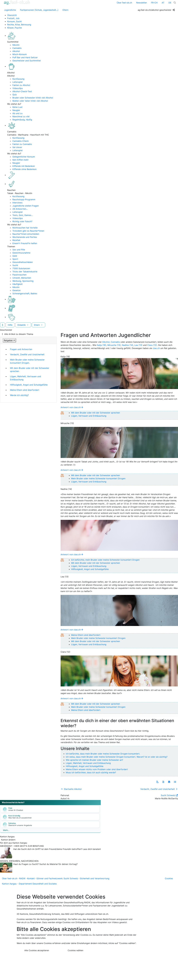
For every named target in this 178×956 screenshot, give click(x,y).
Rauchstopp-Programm (23, 199)
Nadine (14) (127, 345)
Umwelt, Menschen (21, 277)
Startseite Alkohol (72, 789)
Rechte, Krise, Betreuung (19, 24)
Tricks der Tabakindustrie (24, 271)
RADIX (22, 878)
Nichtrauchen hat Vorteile (25, 227)
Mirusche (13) (114, 345)
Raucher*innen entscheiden (25, 234)
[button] (157, 781)
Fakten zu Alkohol (21, 85)
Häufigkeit (17, 284)
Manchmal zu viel (20, 116)
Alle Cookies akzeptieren (36, 950)
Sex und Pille (18, 249)
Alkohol (16, 51)
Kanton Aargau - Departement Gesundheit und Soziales (29, 883)
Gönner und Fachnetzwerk (49, 878)
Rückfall (16, 240)
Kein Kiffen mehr (20, 159)
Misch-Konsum (19, 54)
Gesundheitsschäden (22, 262)
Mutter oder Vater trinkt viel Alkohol (30, 100)
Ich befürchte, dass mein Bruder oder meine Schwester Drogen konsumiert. (103, 753)
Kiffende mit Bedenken (23, 166)
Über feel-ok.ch (124, 2)
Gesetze (16, 290)
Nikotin (15, 45)
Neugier (16, 110)
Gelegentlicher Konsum (23, 156)
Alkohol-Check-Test (22, 91)
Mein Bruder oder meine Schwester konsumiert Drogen (98, 478)
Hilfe (10, 325)
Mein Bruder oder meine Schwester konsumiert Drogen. (27, 361)
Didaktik (21, 325)
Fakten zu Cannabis (22, 144)
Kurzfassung (18, 79)
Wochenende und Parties (24, 237)
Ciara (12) (152, 345)
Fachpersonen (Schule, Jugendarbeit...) (39, 10)
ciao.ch (156, 348)
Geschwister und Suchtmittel (26, 60)
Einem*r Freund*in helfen (24, 243)
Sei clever (17, 147)
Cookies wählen (75, 950)
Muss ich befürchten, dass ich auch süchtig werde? (91, 772)
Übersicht (12, 15)
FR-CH (154, 2)
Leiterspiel (17, 82)
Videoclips (17, 88)
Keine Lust (17, 107)
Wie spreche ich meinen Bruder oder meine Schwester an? (94, 760)
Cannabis (17, 48)
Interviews (17, 202)
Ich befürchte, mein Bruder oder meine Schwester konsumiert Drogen (105, 559)
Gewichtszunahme (21, 252)
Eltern (65, 10)
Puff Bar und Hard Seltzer (25, 57)
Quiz (14, 94)
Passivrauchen (19, 274)
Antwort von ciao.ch (71, 407)
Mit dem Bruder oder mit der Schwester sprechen (29, 369)
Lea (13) (138, 345)
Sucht (15, 265)
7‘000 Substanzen (21, 268)
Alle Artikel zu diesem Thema (18, 334)
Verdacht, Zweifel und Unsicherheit (27, 354)
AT (163, 2)
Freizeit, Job (13, 18)
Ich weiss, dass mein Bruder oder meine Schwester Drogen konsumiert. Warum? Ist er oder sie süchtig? (116, 756)
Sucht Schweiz (168, 795)
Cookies (169, 878)
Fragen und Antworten (21, 349)
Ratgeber (8, 340)
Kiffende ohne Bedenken (24, 169)
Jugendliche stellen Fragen (25, 205)
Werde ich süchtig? (19, 395)
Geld (14, 256)
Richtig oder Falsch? (22, 221)
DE (169, 2)
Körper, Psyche (14, 27)
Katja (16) (101, 345)
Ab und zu (17, 113)
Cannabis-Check (20, 141)
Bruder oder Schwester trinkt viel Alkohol (32, 97)
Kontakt (31, 878)
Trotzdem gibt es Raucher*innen (28, 231)
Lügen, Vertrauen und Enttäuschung (88, 415)
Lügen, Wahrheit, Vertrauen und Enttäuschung (25, 378)
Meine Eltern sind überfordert (24, 390)
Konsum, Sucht (14, 21)
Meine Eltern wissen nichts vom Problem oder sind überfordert (97, 769)
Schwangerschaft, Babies (24, 293)
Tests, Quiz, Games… (22, 215)
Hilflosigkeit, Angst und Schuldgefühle (29, 384)
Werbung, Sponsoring (22, 281)
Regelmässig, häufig (22, 119)
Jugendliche (10, 10)
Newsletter (141, 2)
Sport (15, 259)
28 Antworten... (20, 209)
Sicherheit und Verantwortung (94, 878)
